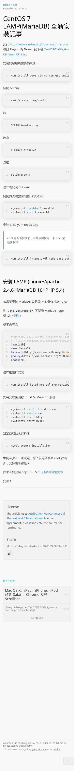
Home (6, 4)
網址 (17, 315)
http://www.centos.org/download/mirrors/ (39, 44)
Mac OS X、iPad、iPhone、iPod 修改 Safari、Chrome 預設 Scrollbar (37, 594)
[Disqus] (37, 677)
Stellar (57, 749)
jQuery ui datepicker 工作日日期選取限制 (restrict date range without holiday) (37, 609)
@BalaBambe (39, 749)
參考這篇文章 (54, 472)
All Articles (37, 617)
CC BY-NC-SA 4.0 (58, 743)
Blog (14, 4)
